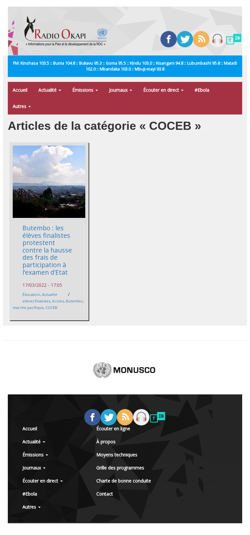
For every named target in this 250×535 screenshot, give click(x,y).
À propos (106, 441)
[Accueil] (68, 31)
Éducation (31, 294)
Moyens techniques (116, 454)
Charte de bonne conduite (123, 481)
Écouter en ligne (113, 428)
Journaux (119, 90)
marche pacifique (28, 307)
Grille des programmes (120, 468)
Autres (20, 106)
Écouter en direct (161, 90)
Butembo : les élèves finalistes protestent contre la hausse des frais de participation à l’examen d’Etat (47, 249)
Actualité (48, 90)
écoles (58, 300)
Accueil (20, 90)
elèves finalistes (36, 300)
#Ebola (202, 90)
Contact (104, 494)
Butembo (74, 300)
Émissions (83, 90)
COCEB (52, 307)
